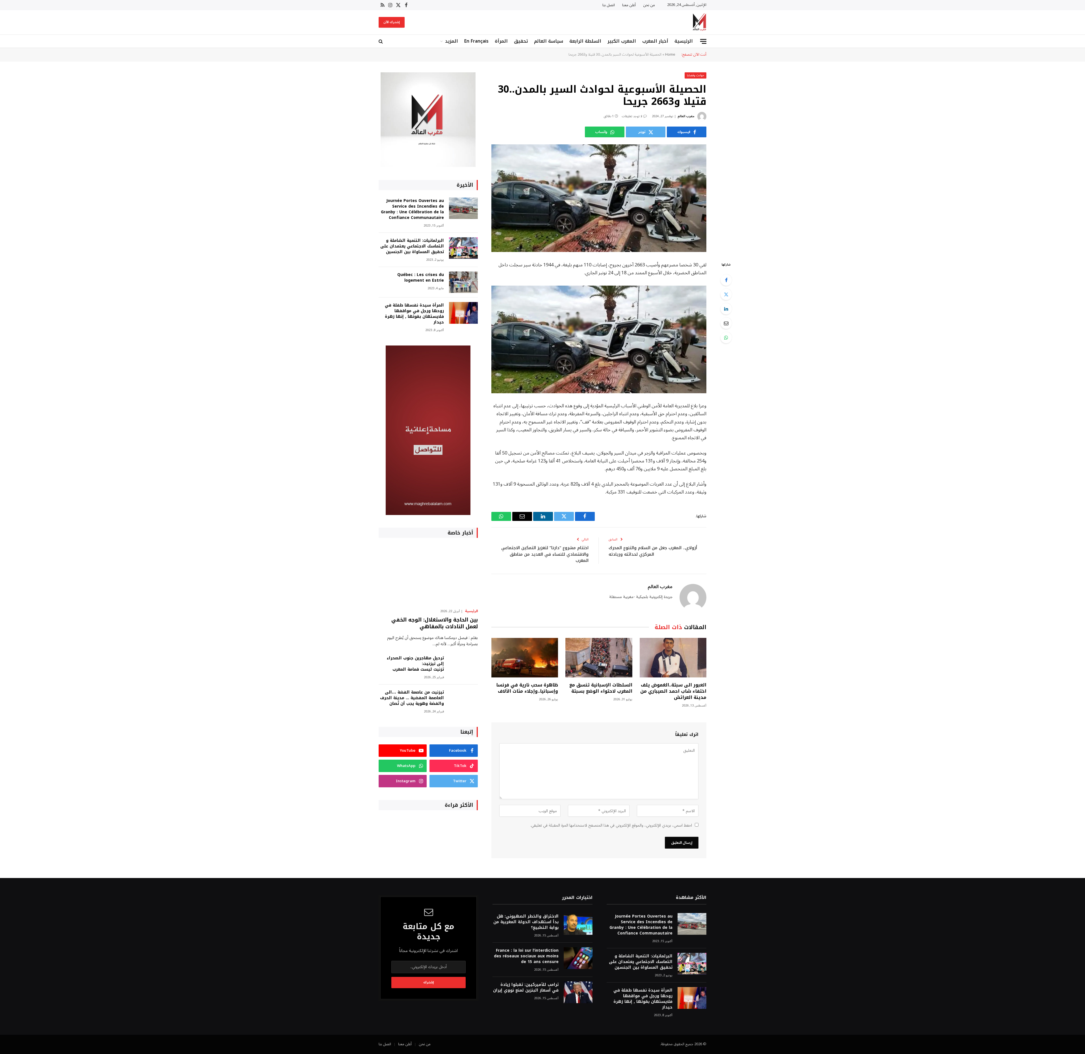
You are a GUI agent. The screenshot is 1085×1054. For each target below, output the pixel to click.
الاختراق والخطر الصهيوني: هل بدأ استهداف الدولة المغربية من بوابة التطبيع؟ (525, 922)
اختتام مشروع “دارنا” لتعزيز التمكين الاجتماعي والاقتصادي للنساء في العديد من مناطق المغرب (545, 554)
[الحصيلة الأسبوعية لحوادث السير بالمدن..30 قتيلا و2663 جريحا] (598, 198)
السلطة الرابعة (585, 41)
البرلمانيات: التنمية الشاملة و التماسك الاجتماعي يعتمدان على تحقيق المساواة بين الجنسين (412, 246)
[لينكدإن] (726, 308)
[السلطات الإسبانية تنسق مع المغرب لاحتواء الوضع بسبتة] (598, 658)
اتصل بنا (608, 5)
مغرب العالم (686, 116)
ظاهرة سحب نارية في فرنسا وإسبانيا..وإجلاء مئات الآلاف (527, 688)
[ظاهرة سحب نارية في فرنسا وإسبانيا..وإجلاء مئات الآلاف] (524, 658)
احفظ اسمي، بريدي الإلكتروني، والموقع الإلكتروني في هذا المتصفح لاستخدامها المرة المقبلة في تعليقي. (611, 825)
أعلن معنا (629, 5)
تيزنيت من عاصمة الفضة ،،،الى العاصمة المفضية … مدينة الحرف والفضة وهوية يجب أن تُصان (412, 698)
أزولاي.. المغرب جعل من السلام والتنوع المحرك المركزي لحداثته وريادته (653, 551)
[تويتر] (726, 294)
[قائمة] (703, 41)
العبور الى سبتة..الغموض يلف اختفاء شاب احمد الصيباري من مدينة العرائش (673, 691)
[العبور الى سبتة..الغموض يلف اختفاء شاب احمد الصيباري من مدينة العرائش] (673, 658)
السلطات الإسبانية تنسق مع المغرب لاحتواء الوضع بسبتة (600, 688)
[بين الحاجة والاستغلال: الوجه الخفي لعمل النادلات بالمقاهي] (428, 574)
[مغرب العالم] (699, 22)
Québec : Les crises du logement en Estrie (420, 277)
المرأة (501, 41)
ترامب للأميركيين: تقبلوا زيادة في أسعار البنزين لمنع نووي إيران (525, 987)
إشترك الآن (391, 22)
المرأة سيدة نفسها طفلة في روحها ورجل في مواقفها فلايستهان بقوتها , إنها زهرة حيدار (414, 314)
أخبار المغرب (655, 41)
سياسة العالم (548, 41)
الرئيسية (683, 41)
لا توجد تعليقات (632, 116)
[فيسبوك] (726, 280)
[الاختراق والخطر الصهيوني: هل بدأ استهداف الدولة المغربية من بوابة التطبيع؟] (578, 924)
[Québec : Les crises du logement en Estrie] (463, 282)
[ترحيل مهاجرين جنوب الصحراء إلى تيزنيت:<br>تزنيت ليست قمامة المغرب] (463, 666)
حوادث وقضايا (695, 75)
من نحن (649, 5)
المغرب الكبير (621, 41)
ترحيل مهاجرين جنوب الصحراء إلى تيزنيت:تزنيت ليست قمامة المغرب (415, 663)
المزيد (451, 41)
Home (670, 54)
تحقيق (521, 41)
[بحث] (381, 41)
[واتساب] (726, 337)
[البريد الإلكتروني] (726, 323)
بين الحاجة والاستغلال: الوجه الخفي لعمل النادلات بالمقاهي (434, 623)
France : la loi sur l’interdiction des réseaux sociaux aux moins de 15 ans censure (526, 956)
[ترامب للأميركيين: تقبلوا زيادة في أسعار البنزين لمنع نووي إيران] (578, 992)
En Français (476, 41)
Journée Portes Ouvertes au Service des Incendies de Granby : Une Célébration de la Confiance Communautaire (412, 209)
